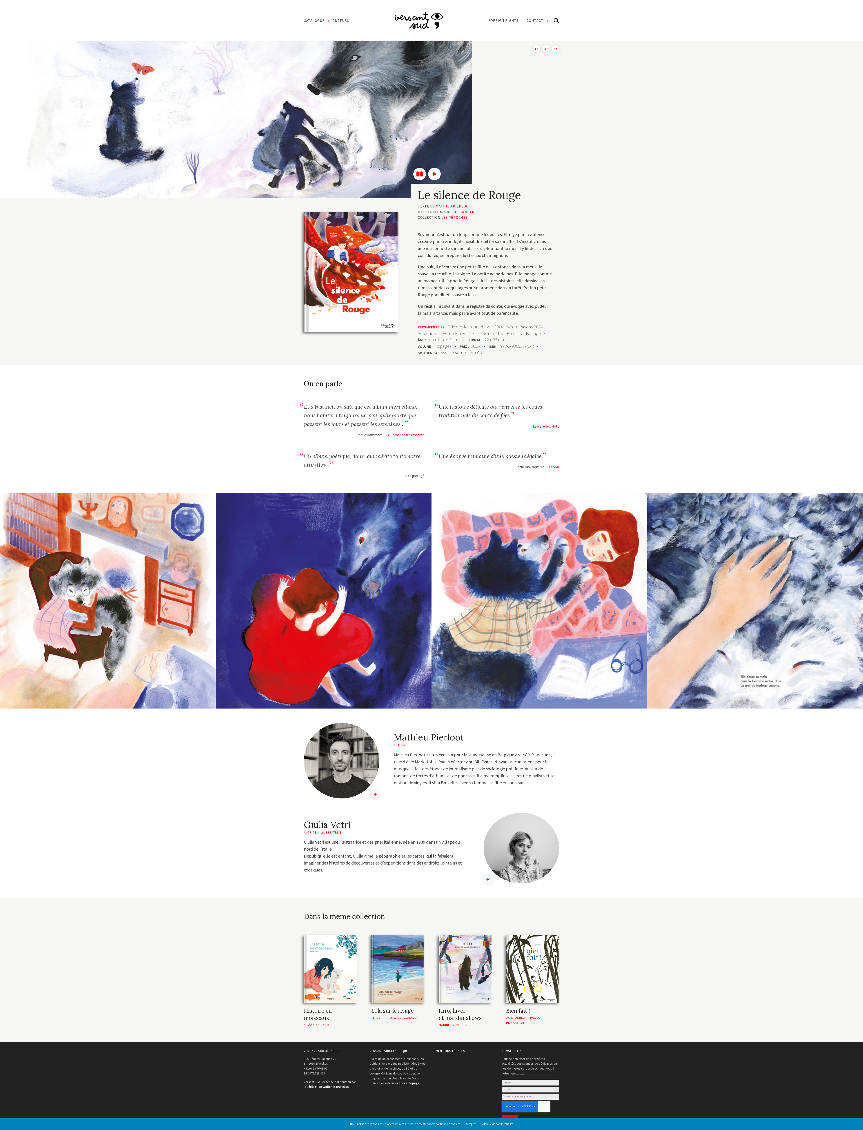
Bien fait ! (518, 1010)
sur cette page (409, 1083)
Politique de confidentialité (496, 1124)
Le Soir (554, 467)
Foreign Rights (503, 20)
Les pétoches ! (455, 217)
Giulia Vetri (464, 212)
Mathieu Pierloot (453, 206)
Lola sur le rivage (392, 1010)
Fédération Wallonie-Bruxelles (328, 1087)
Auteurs (341, 20)
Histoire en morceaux (318, 1014)
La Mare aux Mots (546, 426)
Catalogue (314, 20)
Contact (535, 20)
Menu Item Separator (418, 20)
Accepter (470, 1124)
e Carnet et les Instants (406, 434)
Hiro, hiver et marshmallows (460, 1014)
